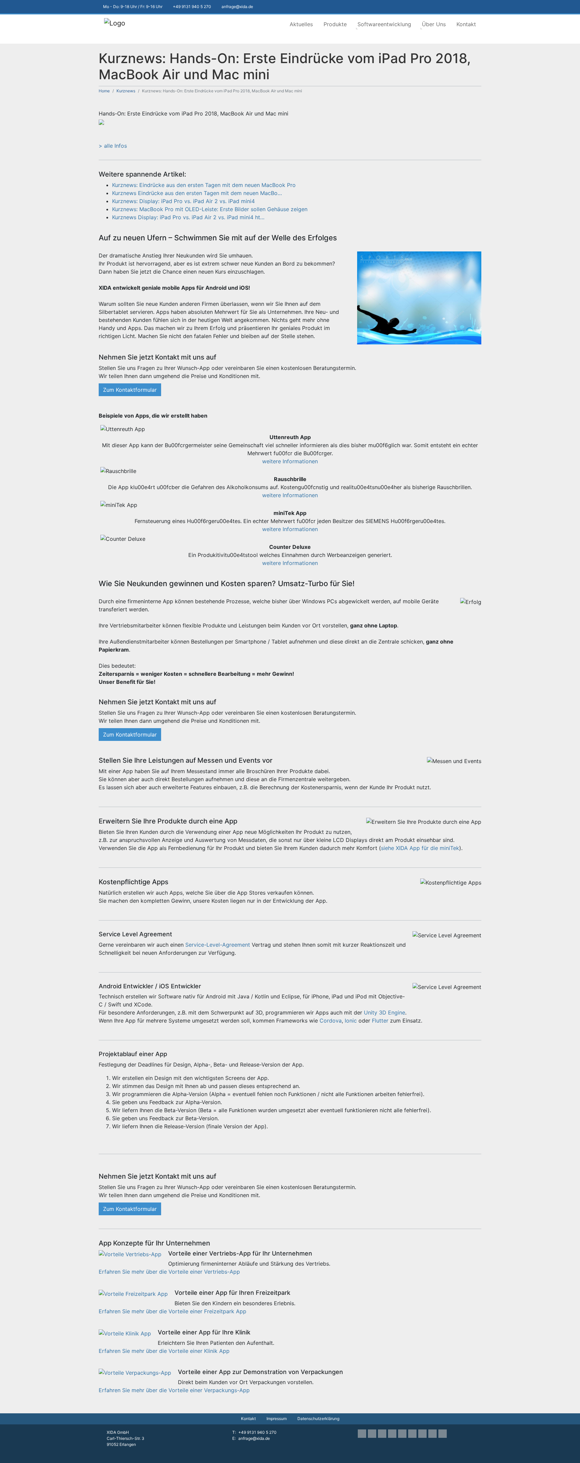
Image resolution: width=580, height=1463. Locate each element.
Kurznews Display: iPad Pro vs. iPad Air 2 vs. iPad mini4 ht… (188, 217)
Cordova (331, 1020)
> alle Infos (113, 145)
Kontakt (466, 24)
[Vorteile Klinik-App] (125, 1332)
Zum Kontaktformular (130, 389)
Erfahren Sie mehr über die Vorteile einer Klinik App (164, 1351)
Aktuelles (301, 24)
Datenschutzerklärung (318, 1418)
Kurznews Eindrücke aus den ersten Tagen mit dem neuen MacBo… (197, 193)
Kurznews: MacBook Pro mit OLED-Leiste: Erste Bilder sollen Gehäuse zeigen (209, 209)
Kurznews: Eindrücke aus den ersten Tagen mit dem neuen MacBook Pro (204, 185)
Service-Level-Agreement (217, 944)
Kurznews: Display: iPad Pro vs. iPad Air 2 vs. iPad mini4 (183, 201)
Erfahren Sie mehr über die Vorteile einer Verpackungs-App (174, 1390)
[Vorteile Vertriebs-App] (130, 1253)
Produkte (335, 24)
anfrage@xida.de (254, 1438)
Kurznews (125, 90)
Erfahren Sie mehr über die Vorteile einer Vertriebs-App (169, 1271)
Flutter (380, 1020)
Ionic (351, 1020)
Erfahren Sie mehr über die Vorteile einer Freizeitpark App (172, 1311)
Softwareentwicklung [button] (384, 24)
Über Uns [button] (434, 24)
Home (104, 90)
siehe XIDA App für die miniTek (420, 848)
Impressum (277, 1418)
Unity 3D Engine (384, 1012)
